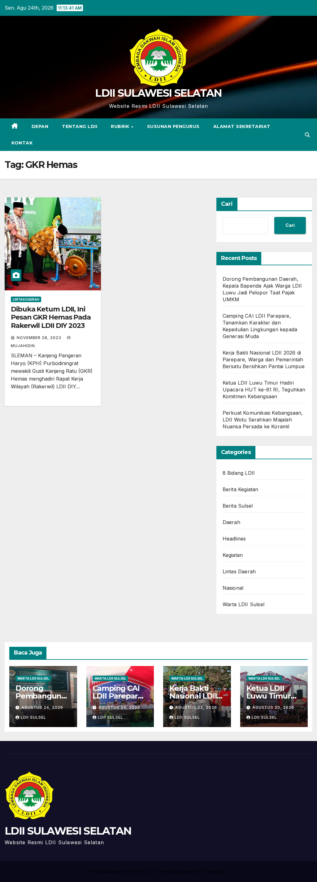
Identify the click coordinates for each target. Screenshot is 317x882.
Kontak (22, 143)
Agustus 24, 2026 (42, 707)
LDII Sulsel (33, 717)
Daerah (231, 522)
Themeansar (215, 871)
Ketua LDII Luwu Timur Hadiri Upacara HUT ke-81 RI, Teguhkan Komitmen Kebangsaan (264, 389)
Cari (227, 204)
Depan (40, 126)
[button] (307, 135)
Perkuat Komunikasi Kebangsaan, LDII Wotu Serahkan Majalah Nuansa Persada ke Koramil (263, 420)
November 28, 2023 (40, 337)
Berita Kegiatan (240, 489)
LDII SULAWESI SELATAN (158, 92)
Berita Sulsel (238, 506)
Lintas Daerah (26, 299)
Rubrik (121, 126)
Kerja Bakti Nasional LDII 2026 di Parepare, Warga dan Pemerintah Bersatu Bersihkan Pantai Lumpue (264, 359)
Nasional (233, 588)
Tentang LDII (79, 126)
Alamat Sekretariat (242, 126)
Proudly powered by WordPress (119, 871)
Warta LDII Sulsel (243, 604)
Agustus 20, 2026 (273, 707)
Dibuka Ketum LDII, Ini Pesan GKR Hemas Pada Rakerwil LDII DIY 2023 (51, 317)
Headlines (234, 539)
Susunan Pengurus (173, 126)
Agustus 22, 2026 (196, 707)
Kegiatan (233, 555)
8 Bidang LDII (239, 473)
